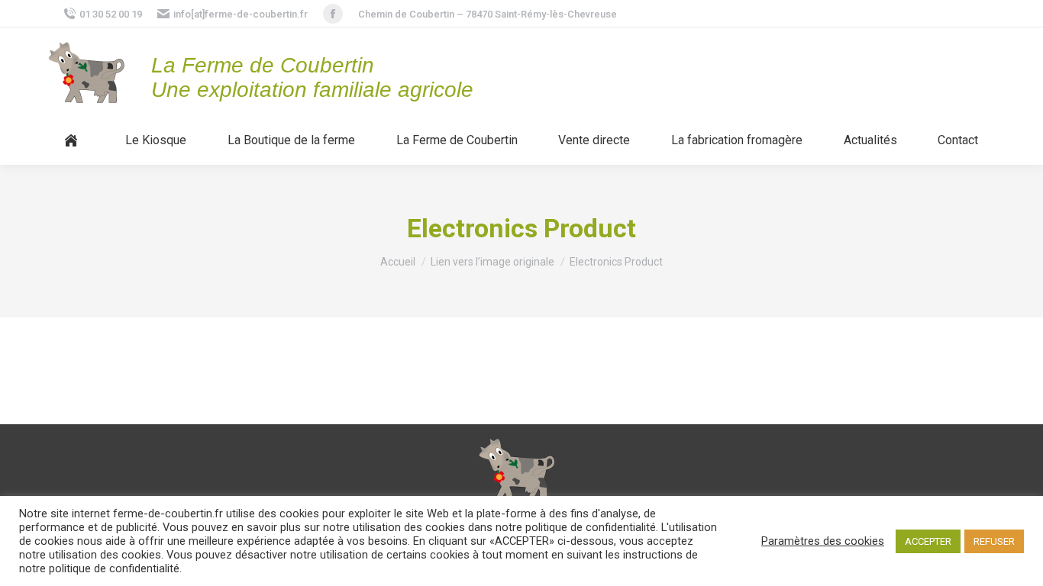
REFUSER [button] (994, 541)
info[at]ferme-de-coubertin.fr (240, 14)
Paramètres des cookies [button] (822, 541)
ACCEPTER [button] (928, 541)
